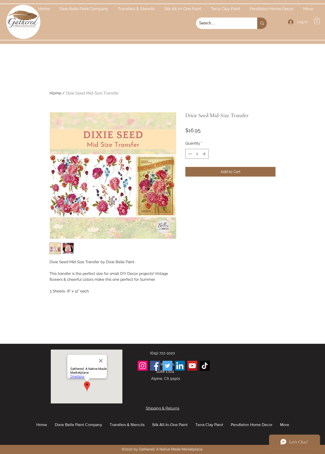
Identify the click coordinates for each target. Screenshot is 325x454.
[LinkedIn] (180, 366)
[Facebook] (155, 366)
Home (55, 93)
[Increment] (204, 154)
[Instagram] (143, 366)
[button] (317, 20)
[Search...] (262, 23)
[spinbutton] (197, 154)
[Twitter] (167, 366)
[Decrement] (189, 154)
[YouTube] (192, 366)
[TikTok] (205, 366)
